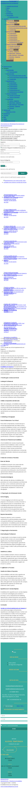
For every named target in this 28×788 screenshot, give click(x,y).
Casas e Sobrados (11, 44)
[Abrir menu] (1, 63)
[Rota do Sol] (14, 675)
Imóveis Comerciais (14, 46)
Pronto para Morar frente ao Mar (18, 28)
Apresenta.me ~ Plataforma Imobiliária (11, 781)
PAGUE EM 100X (13, 22)
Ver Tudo (16, 21)
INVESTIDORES (10, 21)
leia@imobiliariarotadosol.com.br (15, 689)
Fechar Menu (9, 60)
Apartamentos (10, 31)
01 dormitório (12, 33)
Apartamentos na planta (16, 42)
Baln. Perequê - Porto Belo (16, 55)
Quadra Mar (12, 30)
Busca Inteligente (5, 160)
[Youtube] (14, 677)
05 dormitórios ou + (14, 41)
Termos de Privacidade (6, 138)
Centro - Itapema (14, 51)
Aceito (15, 138)
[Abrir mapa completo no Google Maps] (14, 706)
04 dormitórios (13, 39)
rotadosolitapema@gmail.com (14, 686)
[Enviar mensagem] (25, 146)
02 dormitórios (13, 35)
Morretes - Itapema (14, 57)
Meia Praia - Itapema (15, 53)
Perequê (11, 59)
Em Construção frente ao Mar (17, 26)
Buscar (2, 166)
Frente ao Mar (10, 24)
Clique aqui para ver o (8, 706)
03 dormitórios (13, 37)
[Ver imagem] (14, 345)
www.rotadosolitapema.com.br (9, 786)
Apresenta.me (4, 779)
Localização (9, 50)
